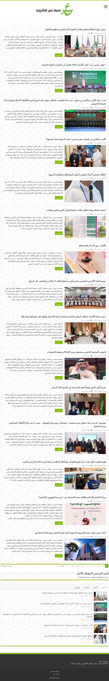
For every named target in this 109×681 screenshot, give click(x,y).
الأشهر (95, 587)
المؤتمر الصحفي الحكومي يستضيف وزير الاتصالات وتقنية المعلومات (76, 352)
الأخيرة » (61, 566)
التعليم (89, 501)
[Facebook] (56, 674)
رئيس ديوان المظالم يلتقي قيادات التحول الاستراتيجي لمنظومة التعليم (75, 29)
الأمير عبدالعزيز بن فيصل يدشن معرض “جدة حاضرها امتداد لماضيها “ (75, 139)
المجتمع (88, 214)
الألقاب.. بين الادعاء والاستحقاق (92, 245)
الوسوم (77, 587)
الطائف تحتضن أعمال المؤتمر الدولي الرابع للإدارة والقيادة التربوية (77, 174)
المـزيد (58, 55)
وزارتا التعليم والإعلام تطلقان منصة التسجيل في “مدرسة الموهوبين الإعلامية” (72, 497)
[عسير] (54, 9)
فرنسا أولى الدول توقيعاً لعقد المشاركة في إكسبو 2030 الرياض (78, 387)
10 (82, 566)
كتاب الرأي (88, 249)
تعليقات (86, 587)
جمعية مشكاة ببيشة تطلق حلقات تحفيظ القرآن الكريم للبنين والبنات (76, 210)
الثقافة (89, 143)
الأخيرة (103, 587)
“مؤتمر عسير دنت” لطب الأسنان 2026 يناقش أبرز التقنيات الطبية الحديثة (74, 65)
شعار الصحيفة (55, 678)
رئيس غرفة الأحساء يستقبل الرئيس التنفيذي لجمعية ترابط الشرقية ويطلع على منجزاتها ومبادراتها (63, 316)
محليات (89, 33)
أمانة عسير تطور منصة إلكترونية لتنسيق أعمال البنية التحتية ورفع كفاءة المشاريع (70, 533)
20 (77, 566)
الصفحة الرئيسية (86, 68)
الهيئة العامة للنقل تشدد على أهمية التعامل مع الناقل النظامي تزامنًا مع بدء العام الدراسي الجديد (64, 462)
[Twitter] (54, 674)
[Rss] (59, 674)
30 (72, 566)
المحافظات (88, 285)
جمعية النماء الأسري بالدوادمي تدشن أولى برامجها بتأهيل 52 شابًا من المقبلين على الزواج (67, 281)
